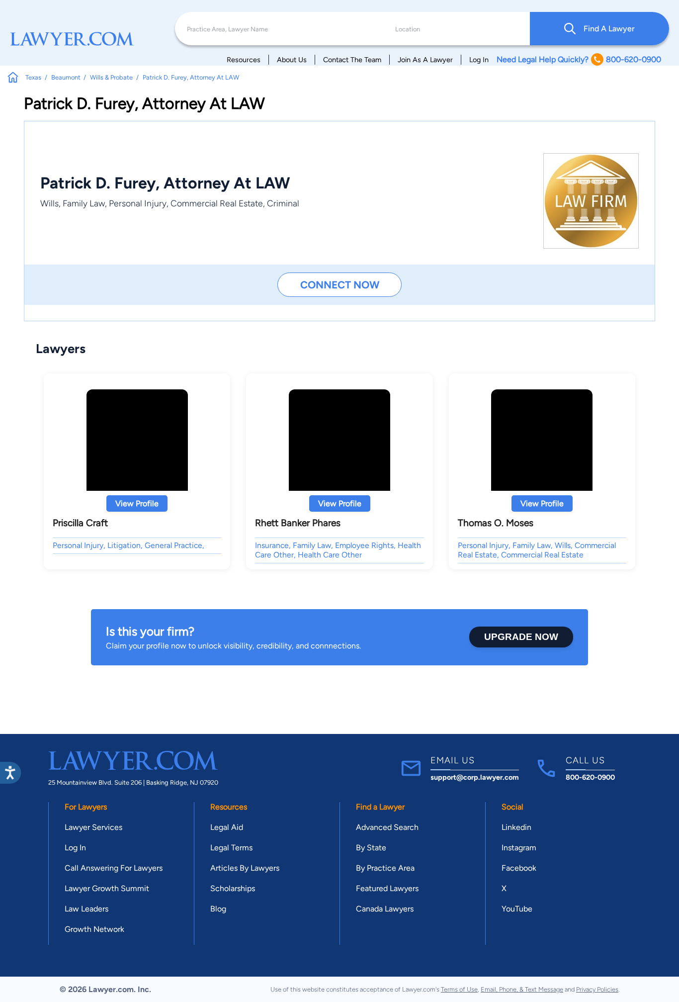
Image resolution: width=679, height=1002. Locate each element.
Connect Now (339, 284)
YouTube (517, 908)
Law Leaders (86, 908)
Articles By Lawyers (244, 868)
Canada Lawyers (385, 908)
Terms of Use (459, 989)
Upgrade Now (521, 637)
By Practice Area (385, 868)
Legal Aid (226, 827)
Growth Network (94, 929)
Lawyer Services (93, 827)
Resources (243, 59)
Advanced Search (387, 827)
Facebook (519, 868)
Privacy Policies (597, 989)
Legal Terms (231, 847)
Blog (218, 908)
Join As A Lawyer (425, 59)
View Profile (137, 503)
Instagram (519, 847)
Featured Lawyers (387, 888)
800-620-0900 (590, 777)
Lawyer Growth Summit (107, 888)
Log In (479, 59)
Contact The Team (352, 59)
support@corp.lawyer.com (474, 777)
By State (371, 847)
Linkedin (516, 827)
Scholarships (232, 888)
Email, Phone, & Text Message (522, 989)
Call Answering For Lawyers (114, 868)
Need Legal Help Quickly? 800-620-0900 (579, 59)
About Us (292, 59)
